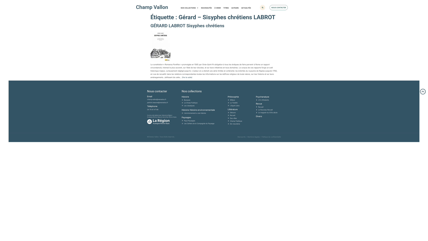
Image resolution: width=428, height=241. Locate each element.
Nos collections (188, 8)
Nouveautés (206, 8)
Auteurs (235, 8)
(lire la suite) (187, 77)
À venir (217, 8)
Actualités (246, 8)
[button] (262, 7)
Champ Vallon (152, 7)
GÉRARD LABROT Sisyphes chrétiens (187, 25)
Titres (226, 8)
